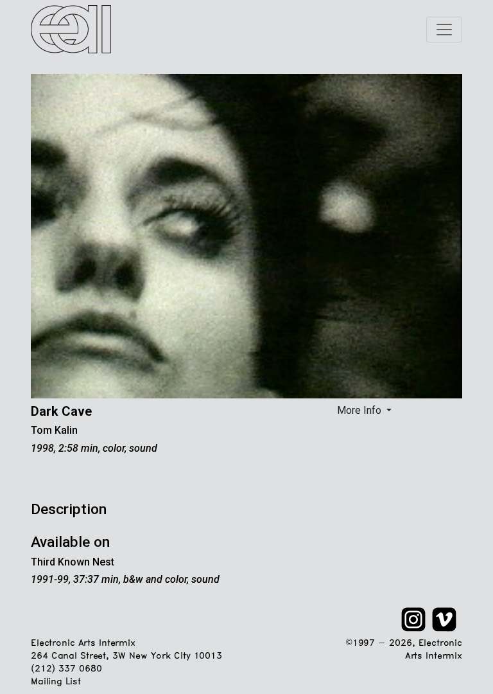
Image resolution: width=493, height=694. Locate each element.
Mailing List (55, 682)
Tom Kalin (54, 430)
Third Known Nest (72, 562)
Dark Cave (61, 411)
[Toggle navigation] (444, 29)
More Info (360, 410)
